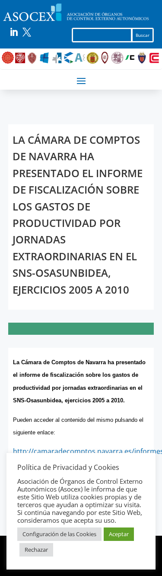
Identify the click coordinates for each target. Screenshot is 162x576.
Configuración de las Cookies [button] (59, 534)
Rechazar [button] (36, 549)
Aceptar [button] (119, 534)
